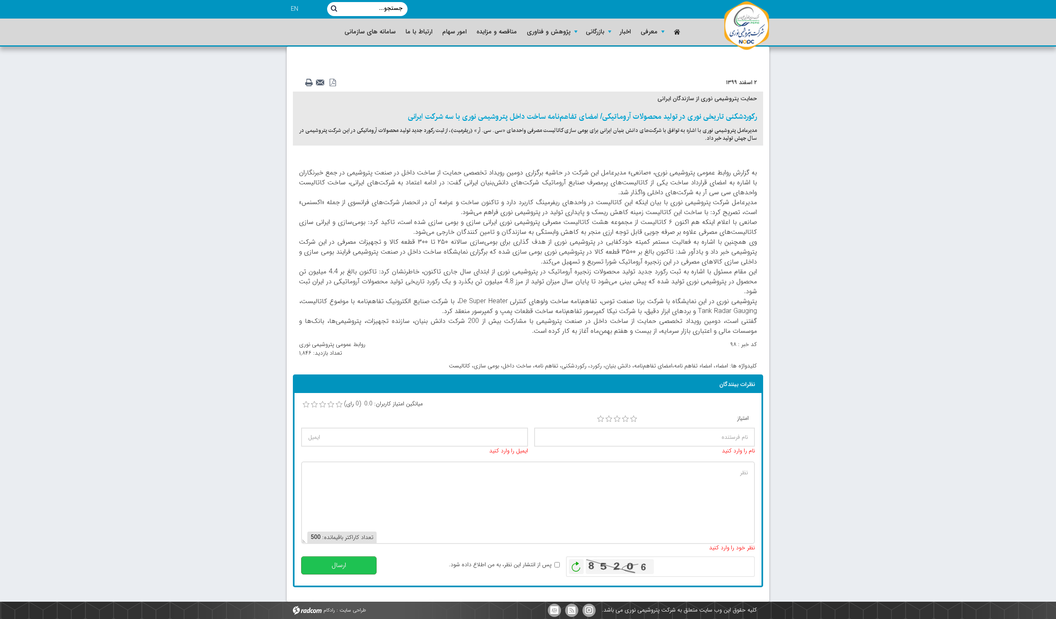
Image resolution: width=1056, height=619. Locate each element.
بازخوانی (576, 565)
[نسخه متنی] (311, 82)
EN (294, 9)
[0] (306, 404)
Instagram (589, 610)
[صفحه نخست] (676, 32)
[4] (625, 419)
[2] (609, 419)
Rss (571, 610)
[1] (600, 419)
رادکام (329, 610)
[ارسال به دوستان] (322, 82)
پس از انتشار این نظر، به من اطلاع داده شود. (500, 564)
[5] (633, 419)
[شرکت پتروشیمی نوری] (746, 25)
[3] (617, 419)
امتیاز (743, 418)
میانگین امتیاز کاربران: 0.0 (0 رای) (383, 404)
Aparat (554, 610)
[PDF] (334, 82)
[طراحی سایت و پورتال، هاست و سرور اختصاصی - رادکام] (307, 610)
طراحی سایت (352, 610)
